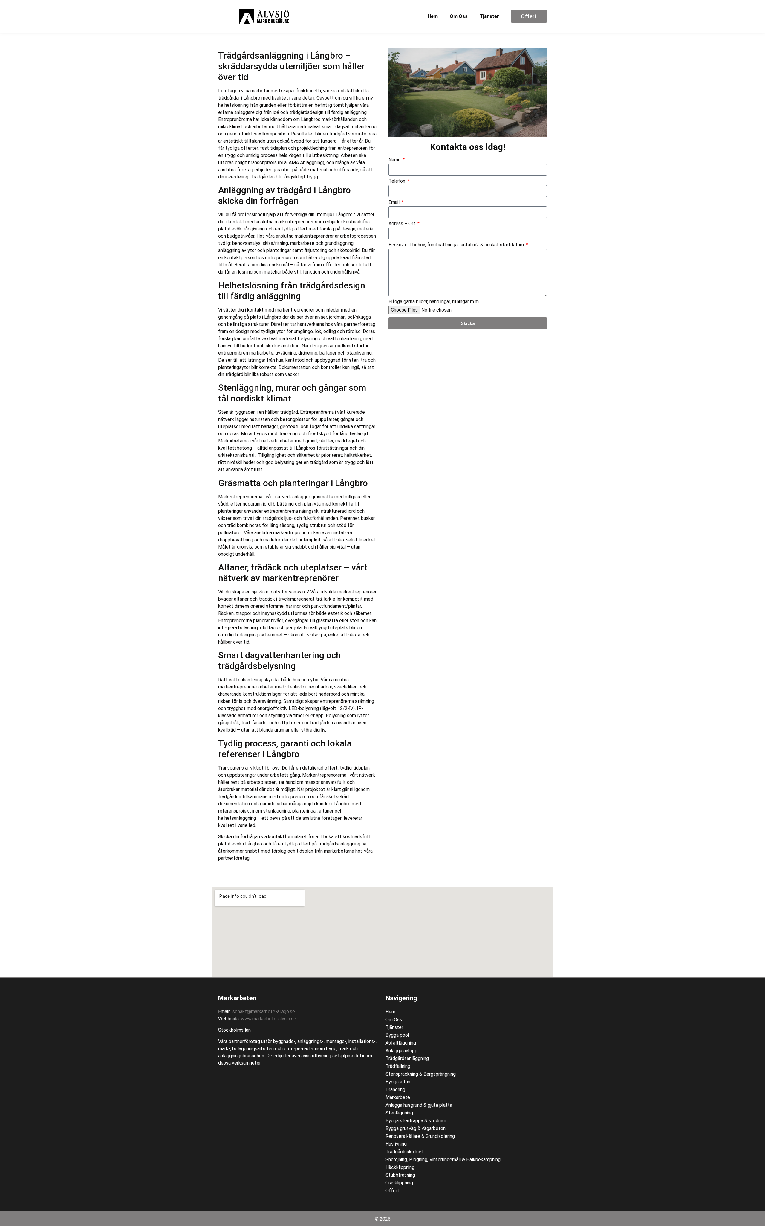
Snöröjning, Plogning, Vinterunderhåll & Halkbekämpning (443, 1159)
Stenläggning (399, 1113)
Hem (433, 16)
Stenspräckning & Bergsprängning (420, 1074)
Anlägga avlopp (401, 1051)
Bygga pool (397, 1035)
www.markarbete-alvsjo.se (268, 1019)
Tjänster (489, 16)
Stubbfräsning (400, 1175)
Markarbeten (237, 998)
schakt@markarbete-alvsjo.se (263, 1011)
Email (394, 202)
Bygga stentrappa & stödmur (415, 1120)
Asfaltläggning (400, 1043)
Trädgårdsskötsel (404, 1152)
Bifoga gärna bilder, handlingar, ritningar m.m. (434, 301)
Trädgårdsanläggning (407, 1058)
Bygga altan (397, 1082)
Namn (395, 160)
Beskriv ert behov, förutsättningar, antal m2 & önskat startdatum (456, 245)
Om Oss (459, 16)
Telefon (397, 181)
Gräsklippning (399, 1183)
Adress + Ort (402, 223)
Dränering (395, 1089)
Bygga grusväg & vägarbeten (415, 1128)
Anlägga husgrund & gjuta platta (418, 1105)
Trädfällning (397, 1066)
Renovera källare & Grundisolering (420, 1136)
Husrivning (396, 1144)
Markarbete (397, 1097)
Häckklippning (399, 1167)
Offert (392, 1190)
